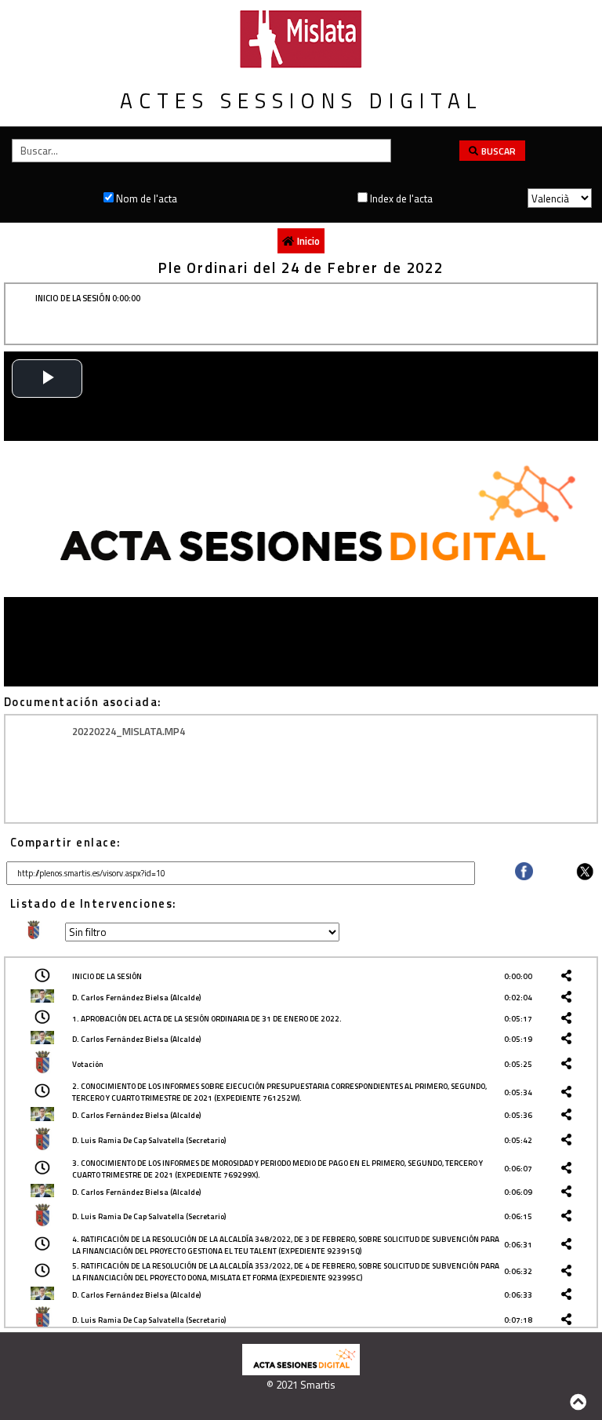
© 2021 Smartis (301, 1385)
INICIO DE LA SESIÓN (107, 976)
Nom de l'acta (146, 198)
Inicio (308, 241)
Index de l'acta (401, 198)
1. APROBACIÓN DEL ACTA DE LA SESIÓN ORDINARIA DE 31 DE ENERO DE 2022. (207, 1019)
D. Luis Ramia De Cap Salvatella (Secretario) (149, 1140)
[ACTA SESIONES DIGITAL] (301, 1371)
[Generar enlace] (569, 976)
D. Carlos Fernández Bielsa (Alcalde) (136, 997)
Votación (87, 1064)
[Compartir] (524, 876)
